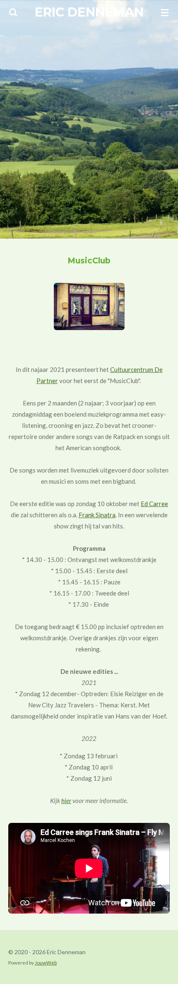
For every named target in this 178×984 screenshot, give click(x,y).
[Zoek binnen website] (13, 12)
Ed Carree (154, 503)
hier (66, 800)
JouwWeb (46, 962)
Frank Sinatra (97, 515)
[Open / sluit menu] (165, 12)
